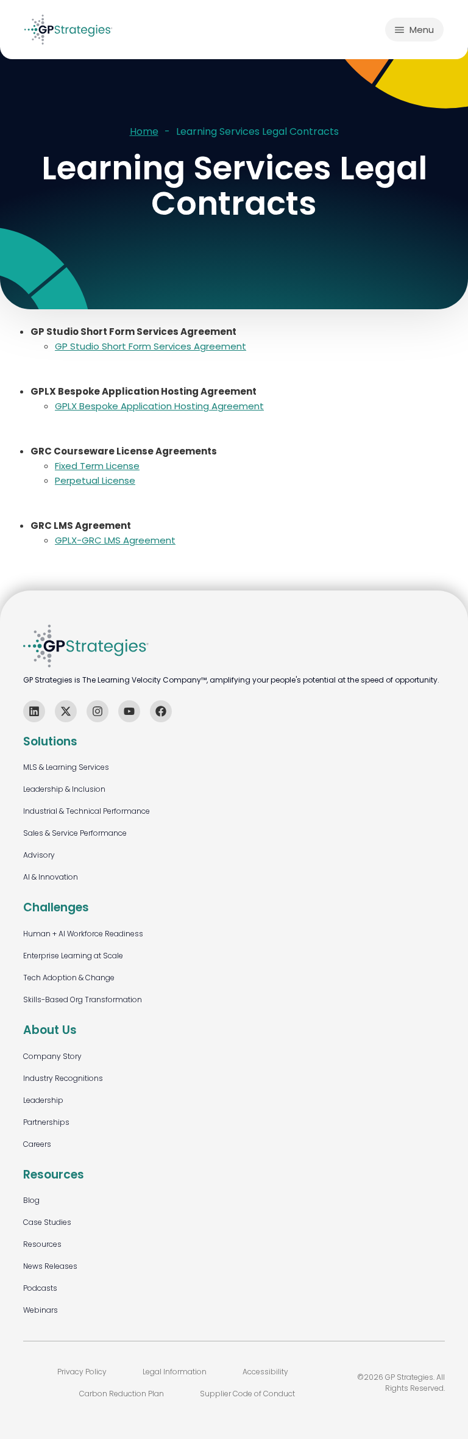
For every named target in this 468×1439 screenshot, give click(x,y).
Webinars (40, 1310)
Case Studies (47, 1222)
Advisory (39, 855)
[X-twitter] (66, 711)
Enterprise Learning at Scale (73, 955)
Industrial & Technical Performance (86, 811)
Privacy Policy (82, 1371)
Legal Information (175, 1371)
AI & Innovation (50, 877)
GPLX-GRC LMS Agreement (115, 540)
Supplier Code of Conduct (247, 1393)
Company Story (52, 1056)
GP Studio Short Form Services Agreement (150, 346)
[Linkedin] (34, 711)
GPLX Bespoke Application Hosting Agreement (159, 406)
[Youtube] (129, 711)
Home (144, 132)
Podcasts (40, 1288)
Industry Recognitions (63, 1078)
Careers (37, 1144)
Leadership (43, 1100)
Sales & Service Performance (75, 833)
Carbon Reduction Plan (121, 1393)
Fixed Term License (97, 465)
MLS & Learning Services (66, 767)
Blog (31, 1200)
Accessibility (265, 1371)
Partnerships (46, 1122)
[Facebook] (161, 711)
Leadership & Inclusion (64, 789)
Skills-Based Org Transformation (82, 999)
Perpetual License (95, 480)
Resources (42, 1244)
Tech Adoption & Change (69, 977)
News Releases (50, 1266)
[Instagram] (97, 711)
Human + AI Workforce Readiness (83, 933)
